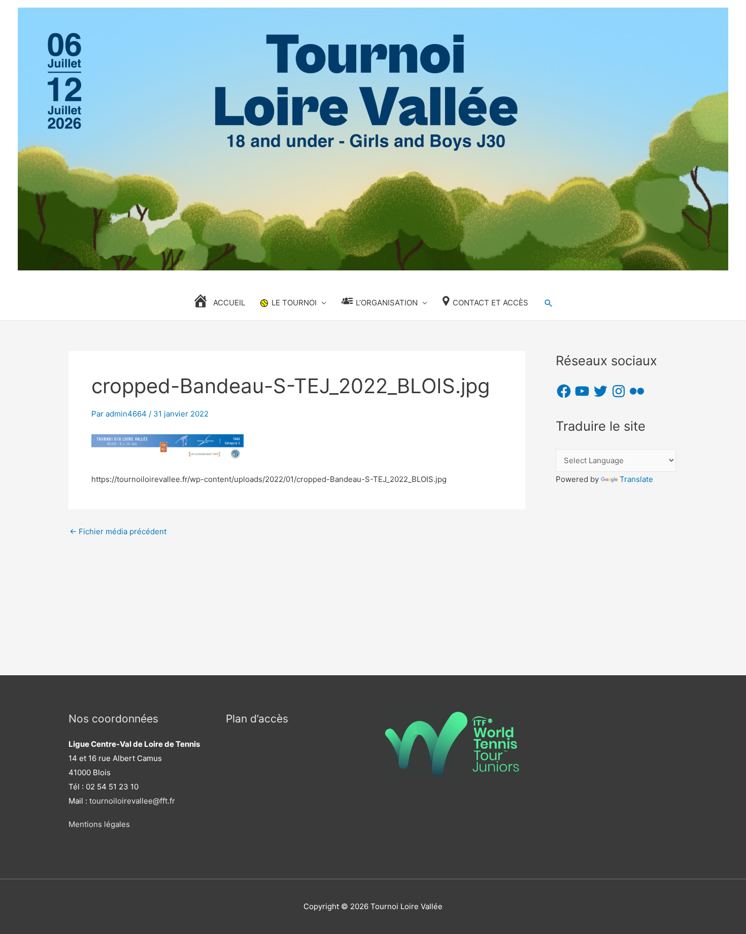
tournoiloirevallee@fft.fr (132, 801)
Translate (636, 479)
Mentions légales (99, 824)
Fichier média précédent (118, 531)
